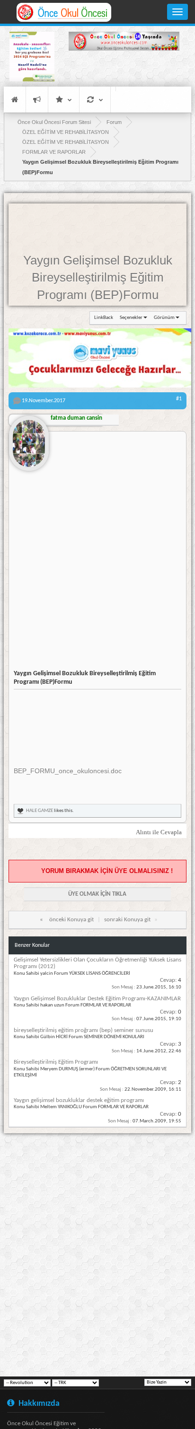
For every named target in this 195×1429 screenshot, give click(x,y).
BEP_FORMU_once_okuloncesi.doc (68, 771)
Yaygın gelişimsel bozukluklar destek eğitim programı (79, 1100)
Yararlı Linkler (64, 99)
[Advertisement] (124, 70)
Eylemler (95, 99)
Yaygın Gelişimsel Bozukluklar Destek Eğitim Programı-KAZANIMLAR (97, 999)
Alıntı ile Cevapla (159, 832)
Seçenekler (131, 317)
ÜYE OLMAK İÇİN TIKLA (97, 894)
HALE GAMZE (39, 810)
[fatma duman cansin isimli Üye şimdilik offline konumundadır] (29, 439)
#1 (179, 399)
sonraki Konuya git (127, 920)
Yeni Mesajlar (36, 99)
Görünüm (164, 317)
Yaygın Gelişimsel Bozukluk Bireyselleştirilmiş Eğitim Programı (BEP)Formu (97, 277)
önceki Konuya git (71, 920)
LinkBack (103, 317)
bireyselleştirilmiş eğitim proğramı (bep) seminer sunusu (83, 1030)
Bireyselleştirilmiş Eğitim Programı (56, 1062)
